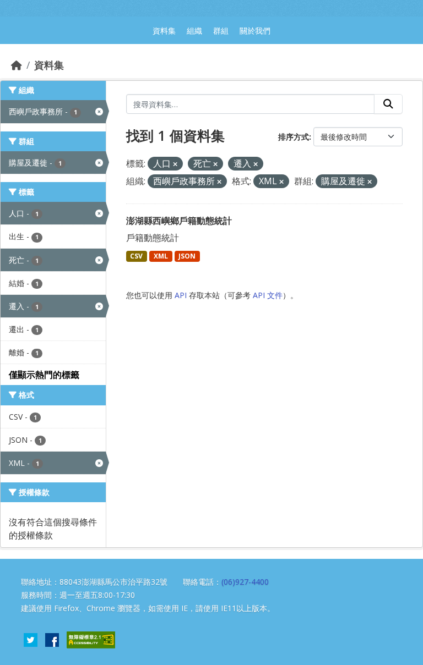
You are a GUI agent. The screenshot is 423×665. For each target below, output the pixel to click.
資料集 (49, 65)
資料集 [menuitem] (164, 30)
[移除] (175, 164)
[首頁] (16, 65)
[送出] (388, 104)
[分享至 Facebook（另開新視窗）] (52, 639)
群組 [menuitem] (221, 30)
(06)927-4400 (245, 581)
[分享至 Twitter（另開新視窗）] (30, 639)
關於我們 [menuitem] (255, 30)
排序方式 (293, 136)
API (181, 295)
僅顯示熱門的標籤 (44, 375)
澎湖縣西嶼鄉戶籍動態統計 (179, 221)
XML (161, 256)
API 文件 (268, 295)
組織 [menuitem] (194, 30)
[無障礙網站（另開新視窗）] (91, 639)
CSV (136, 256)
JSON (187, 256)
